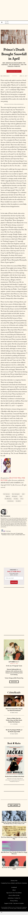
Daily (14, 662)
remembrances (10, 501)
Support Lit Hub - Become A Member (14, 903)
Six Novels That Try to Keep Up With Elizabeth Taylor (14, 868)
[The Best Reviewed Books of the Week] (14, 760)
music (21, 496)
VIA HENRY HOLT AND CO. (14, 71)
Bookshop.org (6, 908)
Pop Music (16, 498)
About (14, 890)
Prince (22, 498)
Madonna (8, 496)
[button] (6, 465)
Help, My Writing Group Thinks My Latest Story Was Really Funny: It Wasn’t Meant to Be (14, 823)
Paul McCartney (8, 498)
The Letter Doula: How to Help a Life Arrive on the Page (14, 838)
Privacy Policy (14, 900)
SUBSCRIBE (14, 582)
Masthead (14, 887)
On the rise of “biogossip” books (14, 666)
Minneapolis (14, 496)
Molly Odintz (14, 733)
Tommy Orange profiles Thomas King (14, 678)
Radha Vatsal (15, 712)
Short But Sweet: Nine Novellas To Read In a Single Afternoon (14, 853)
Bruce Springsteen (16, 494)
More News (14, 681)
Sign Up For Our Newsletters (14, 892)
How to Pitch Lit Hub (14, 895)
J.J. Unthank (15, 724)
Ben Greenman (5, 76)
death (23, 494)
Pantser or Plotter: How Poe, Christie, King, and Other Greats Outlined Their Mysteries (14, 720)
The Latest (14, 805)
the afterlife (18, 501)
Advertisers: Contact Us (14, 898)
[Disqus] (14, 546)
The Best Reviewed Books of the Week (14, 776)
